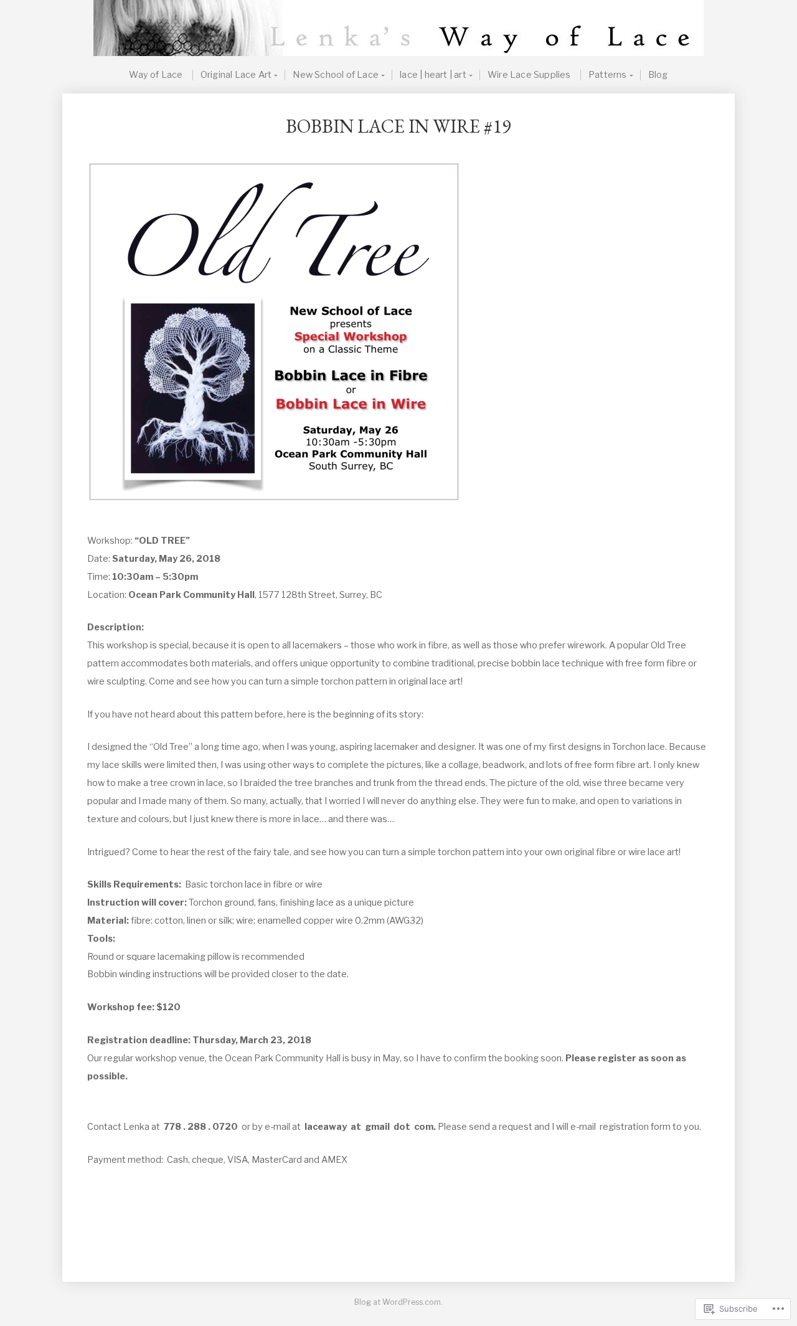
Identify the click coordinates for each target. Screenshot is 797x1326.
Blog (658, 75)
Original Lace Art (235, 75)
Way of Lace (155, 75)
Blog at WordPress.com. (398, 1302)
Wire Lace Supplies (529, 75)
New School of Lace (336, 75)
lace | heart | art (433, 75)
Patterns (607, 75)
